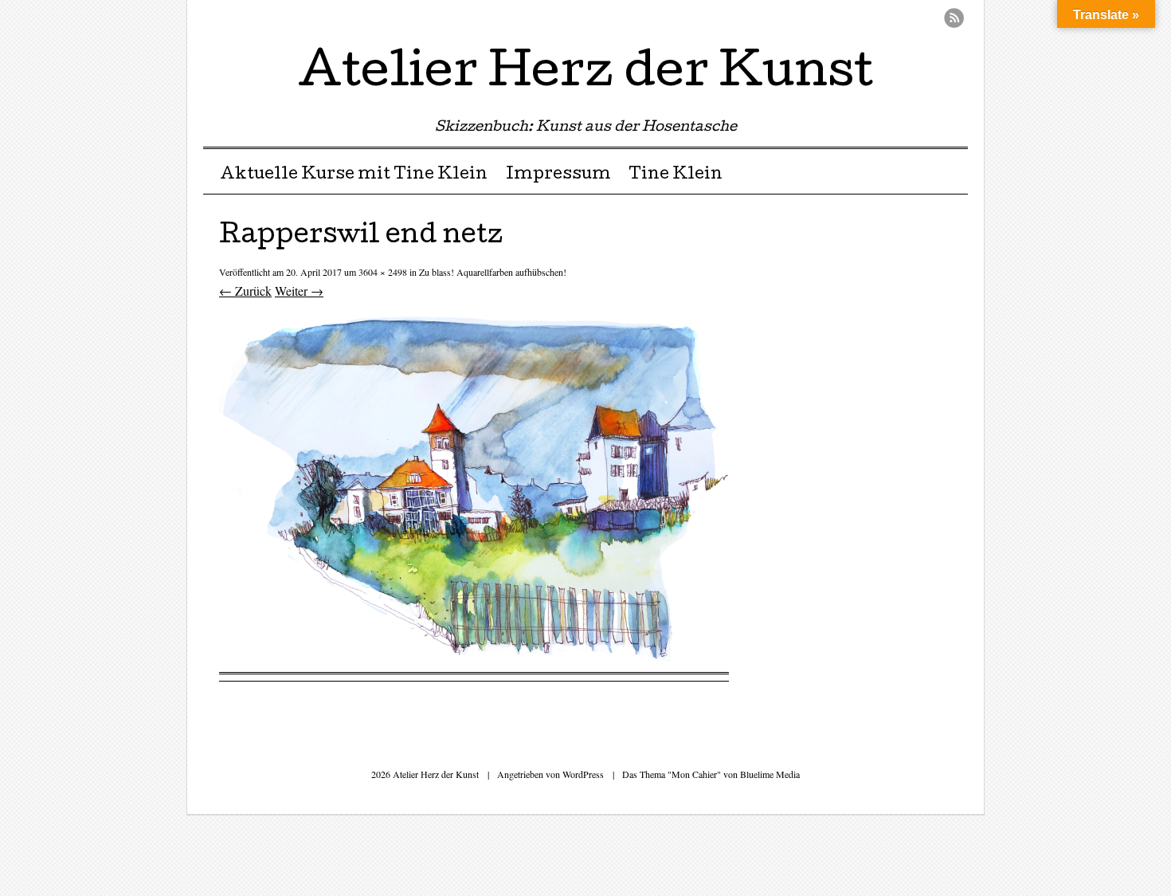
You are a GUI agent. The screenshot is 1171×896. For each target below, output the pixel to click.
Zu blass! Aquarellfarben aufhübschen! (492, 271)
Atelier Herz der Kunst (585, 75)
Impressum (558, 175)
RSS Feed (954, 18)
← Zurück (245, 290)
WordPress (583, 774)
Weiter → (299, 290)
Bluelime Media (770, 774)
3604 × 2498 (382, 271)
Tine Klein (676, 175)
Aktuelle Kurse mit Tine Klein (354, 175)
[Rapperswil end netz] (474, 662)
